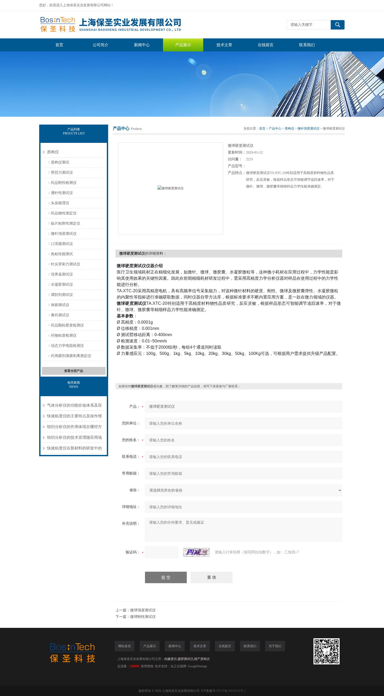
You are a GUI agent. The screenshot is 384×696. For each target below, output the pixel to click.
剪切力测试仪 (62, 172)
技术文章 (224, 45)
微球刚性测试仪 (143, 617)
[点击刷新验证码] (196, 552)
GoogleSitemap (197, 666)
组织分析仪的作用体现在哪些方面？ (74, 428)
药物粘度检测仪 (64, 335)
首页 (59, 45)
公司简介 (100, 45)
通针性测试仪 (62, 193)
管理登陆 (147, 666)
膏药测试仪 (60, 315)
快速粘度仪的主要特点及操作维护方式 (74, 418)
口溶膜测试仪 (62, 244)
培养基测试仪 (62, 274)
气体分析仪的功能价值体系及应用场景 (74, 407)
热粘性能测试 (62, 254)
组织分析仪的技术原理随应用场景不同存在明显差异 (74, 439)
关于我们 (275, 646)
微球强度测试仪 (143, 610)
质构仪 (53, 152)
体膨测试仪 (60, 305)
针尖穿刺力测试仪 (65, 264)
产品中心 (275, 128)
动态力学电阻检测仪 (67, 346)
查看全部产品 (73, 371)
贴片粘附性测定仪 (65, 223)
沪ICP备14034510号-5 (231, 691)
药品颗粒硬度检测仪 (67, 325)
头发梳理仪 (60, 203)
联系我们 (307, 45)
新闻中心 (142, 45)
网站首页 (124, 646)
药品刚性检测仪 (64, 183)
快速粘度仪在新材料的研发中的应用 (74, 450)
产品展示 (183, 45)
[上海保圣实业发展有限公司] (117, 24)
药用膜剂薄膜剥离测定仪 (71, 356)
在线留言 (266, 45)
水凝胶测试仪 (62, 284)
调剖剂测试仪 (62, 295)
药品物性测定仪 (64, 213)
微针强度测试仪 (64, 234)
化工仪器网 (178, 666)
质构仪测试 (60, 162)
